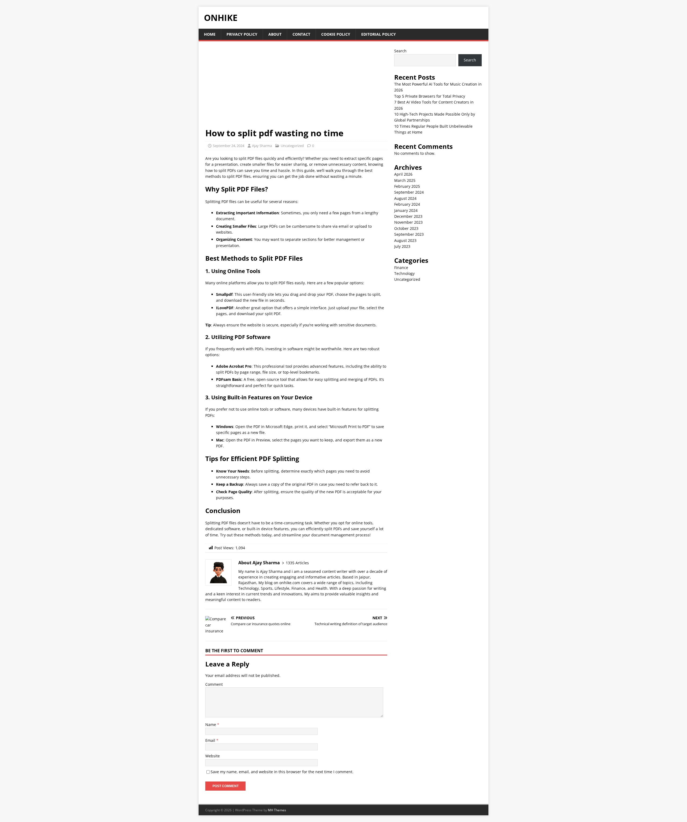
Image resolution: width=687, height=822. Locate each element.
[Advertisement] (296, 87)
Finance (401, 267)
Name (211, 724)
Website (212, 755)
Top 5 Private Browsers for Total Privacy (429, 96)
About (275, 34)
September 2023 (409, 234)
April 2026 (403, 174)
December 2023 (408, 216)
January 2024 (406, 210)
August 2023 (405, 240)
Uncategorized (292, 145)
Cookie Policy (335, 34)
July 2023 (402, 246)
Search (400, 50)
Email (210, 740)
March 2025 (404, 180)
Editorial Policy (378, 34)
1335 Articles (297, 562)
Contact (301, 34)
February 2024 (407, 204)
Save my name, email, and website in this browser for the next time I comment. (282, 771)
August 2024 (405, 198)
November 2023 (408, 222)
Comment (214, 684)
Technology (404, 273)
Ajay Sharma (262, 145)
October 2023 (406, 228)
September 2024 (409, 192)
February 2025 (407, 186)
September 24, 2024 (228, 145)
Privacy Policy (241, 34)
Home (209, 34)
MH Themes (277, 810)
